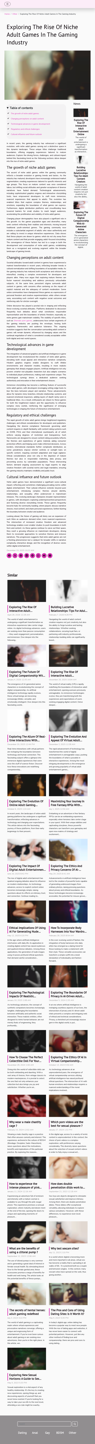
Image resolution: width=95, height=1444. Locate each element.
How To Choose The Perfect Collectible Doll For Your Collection (26, 1060)
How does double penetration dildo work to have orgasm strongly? (67, 1187)
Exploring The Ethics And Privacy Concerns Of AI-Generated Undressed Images (69, 869)
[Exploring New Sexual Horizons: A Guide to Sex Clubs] (26, 1358)
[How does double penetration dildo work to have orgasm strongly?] (68, 1167)
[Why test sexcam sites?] (68, 1232)
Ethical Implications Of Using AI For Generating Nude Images (27, 931)
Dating (22, 1433)
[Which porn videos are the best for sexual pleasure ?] (68, 1105)
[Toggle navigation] (7, 4)
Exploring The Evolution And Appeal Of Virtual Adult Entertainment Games (69, 740)
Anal (35, 1433)
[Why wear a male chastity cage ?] (26, 1105)
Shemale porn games (23, 320)
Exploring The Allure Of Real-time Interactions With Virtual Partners (27, 740)
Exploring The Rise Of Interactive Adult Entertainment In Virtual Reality (66, 677)
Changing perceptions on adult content (27, 118)
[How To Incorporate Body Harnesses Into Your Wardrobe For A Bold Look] (68, 911)
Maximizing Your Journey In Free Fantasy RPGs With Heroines (67, 804)
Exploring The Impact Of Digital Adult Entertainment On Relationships (27, 869)
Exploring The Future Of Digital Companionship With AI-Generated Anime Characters (81, 222)
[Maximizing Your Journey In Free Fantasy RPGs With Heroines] (68, 785)
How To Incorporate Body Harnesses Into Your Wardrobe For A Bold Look (69, 931)
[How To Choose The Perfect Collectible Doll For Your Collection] (26, 1041)
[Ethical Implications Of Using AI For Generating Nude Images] (26, 911)
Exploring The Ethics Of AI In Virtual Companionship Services (68, 1060)
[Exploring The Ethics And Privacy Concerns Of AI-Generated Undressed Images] (68, 849)
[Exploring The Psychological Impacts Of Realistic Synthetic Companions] (26, 976)
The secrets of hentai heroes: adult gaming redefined (27, 1312)
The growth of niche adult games (25, 113)
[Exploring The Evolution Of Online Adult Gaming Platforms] (26, 785)
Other (14, 14)
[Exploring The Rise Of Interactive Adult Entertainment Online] (80, 113)
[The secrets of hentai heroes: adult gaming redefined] (26, 1294)
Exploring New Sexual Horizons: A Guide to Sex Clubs (24, 1378)
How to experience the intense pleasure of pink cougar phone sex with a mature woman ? (24, 1189)
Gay (47, 1433)
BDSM (60, 1433)
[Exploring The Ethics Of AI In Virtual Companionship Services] (68, 1041)
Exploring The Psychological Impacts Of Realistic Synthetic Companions (26, 996)
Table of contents (21, 108)
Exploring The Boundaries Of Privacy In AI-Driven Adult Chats (69, 996)
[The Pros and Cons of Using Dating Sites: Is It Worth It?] (68, 1294)
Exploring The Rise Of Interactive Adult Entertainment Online (81, 127)
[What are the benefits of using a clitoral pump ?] (26, 1232)
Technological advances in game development (30, 124)
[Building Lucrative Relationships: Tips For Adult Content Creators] (80, 160)
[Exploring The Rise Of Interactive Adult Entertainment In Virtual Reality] (68, 655)
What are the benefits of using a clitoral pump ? (24, 1250)
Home (7, 14)
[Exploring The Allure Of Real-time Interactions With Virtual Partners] (26, 720)
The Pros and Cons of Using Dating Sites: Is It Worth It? (67, 1312)
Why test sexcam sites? (65, 1248)
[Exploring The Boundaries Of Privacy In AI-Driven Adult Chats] (68, 976)
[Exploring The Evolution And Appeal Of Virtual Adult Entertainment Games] (68, 720)
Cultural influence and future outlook (26, 134)
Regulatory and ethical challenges (25, 129)
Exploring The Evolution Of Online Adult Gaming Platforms (26, 804)
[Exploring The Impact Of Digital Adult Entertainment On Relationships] (26, 849)
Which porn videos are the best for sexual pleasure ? (67, 1123)
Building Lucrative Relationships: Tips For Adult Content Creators (81, 174)
